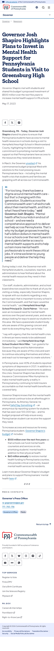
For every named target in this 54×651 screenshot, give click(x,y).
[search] (43, 7)
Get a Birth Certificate (12, 586)
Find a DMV (7, 582)
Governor (8, 15)
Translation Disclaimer (40, 631)
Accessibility (7, 631)
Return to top (42, 524)
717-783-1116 (8, 506)
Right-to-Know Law (11, 617)
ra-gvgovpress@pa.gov (13, 502)
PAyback (6, 596)
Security (5, 633)
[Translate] (36, 7)
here (13, 478)
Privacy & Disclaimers (22, 631)
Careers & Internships (12, 608)
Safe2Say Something (22, 405)
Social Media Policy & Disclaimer (22, 633)
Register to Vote (9, 577)
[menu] (49, 7)
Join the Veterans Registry (13, 591)
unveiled (32, 163)
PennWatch (7, 612)
